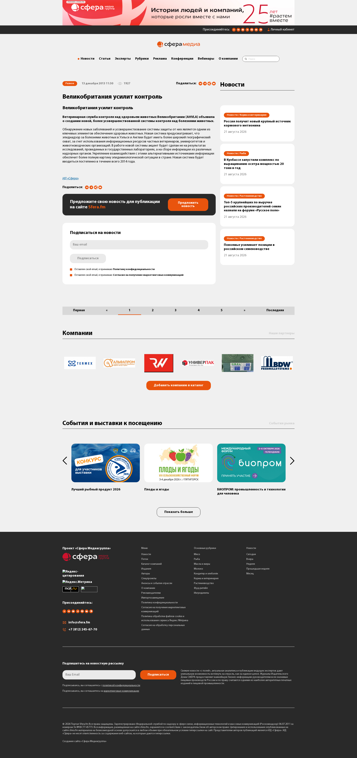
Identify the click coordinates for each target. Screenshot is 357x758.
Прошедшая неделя (257, 568)
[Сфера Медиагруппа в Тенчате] (252, 30)
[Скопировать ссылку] (209, 84)
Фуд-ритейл (201, 588)
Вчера (249, 559)
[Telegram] (205, 83)
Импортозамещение (152, 597)
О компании (228, 59)
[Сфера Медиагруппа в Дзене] (234, 30)
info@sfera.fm (79, 622)
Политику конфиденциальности (134, 269)
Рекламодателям (151, 593)
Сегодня (251, 554)
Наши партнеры (282, 333)
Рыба (197, 559)
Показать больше (178, 512)
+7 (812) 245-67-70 (82, 629)
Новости (87, 59)
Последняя (275, 310)
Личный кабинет (283, 29)
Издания (146, 568)
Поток (144, 559)
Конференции (182, 59)
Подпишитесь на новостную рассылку (93, 663)
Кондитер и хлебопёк (206, 573)
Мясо (197, 554)
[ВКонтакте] (200, 83)
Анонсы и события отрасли (156, 583)
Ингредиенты (201, 593)
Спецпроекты (148, 578)
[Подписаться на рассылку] (256, 30)
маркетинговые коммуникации (121, 691)
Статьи (104, 59)
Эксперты (123, 59)
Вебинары (206, 59)
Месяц (250, 573)
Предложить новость (188, 204)
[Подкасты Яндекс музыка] (261, 30)
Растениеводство (204, 583)
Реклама (160, 59)
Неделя (250, 564)
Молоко (198, 568)
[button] (66, 460)
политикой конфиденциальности (121, 685)
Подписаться (88, 258)
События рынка (282, 423)
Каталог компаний (151, 564)
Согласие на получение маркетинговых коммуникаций (148, 275)
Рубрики (142, 59)
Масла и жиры (202, 564)
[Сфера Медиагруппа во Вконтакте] (238, 30)
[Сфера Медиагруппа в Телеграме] (247, 30)
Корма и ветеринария (206, 578)
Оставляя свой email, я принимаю (114, 269)
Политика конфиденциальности (159, 602)
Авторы (145, 573)
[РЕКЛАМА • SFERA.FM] (178, 23)
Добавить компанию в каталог (178, 385)
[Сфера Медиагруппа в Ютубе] (243, 30)
